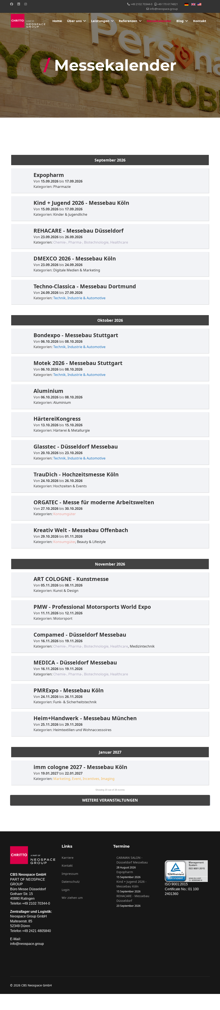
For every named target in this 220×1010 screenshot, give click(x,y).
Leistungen (100, 21)
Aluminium (48, 390)
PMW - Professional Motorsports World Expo (92, 606)
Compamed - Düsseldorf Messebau (80, 634)
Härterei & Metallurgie (71, 430)
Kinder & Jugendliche (70, 214)
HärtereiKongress (57, 418)
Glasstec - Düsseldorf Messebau (76, 446)
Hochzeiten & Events (70, 486)
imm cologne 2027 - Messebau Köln (80, 767)
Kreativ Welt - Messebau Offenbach (81, 530)
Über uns (74, 21)
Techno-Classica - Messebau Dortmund (85, 286)
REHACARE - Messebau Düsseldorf (79, 230)
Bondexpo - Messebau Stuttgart (76, 335)
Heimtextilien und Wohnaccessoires (82, 729)
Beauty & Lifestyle (91, 541)
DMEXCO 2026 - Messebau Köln (75, 258)
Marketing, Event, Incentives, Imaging (84, 778)
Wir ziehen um (72, 898)
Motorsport (62, 618)
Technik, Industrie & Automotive (79, 298)
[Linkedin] (18, 4)
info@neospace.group (164, 9)
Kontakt (199, 21)
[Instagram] (25, 4)
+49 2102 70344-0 (141, 4)
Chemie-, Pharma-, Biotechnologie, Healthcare (90, 242)
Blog (180, 21)
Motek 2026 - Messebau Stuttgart (78, 363)
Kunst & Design (65, 590)
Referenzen (128, 21)
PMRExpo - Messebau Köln (69, 690)
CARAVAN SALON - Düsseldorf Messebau (132, 860)
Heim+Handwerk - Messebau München (85, 718)
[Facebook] (11, 4)
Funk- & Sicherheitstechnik (75, 702)
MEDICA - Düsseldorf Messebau (75, 662)
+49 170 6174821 (167, 4)
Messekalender (159, 21)
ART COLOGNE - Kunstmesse (71, 578)
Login (66, 890)
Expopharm (49, 174)
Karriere (67, 858)
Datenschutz (71, 882)
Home (57, 21)
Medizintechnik (142, 646)
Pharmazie (62, 186)
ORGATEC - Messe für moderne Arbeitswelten (94, 502)
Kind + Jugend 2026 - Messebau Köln (81, 202)
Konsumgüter (64, 514)
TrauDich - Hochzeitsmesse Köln (76, 474)
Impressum (70, 874)
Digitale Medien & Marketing (76, 270)
